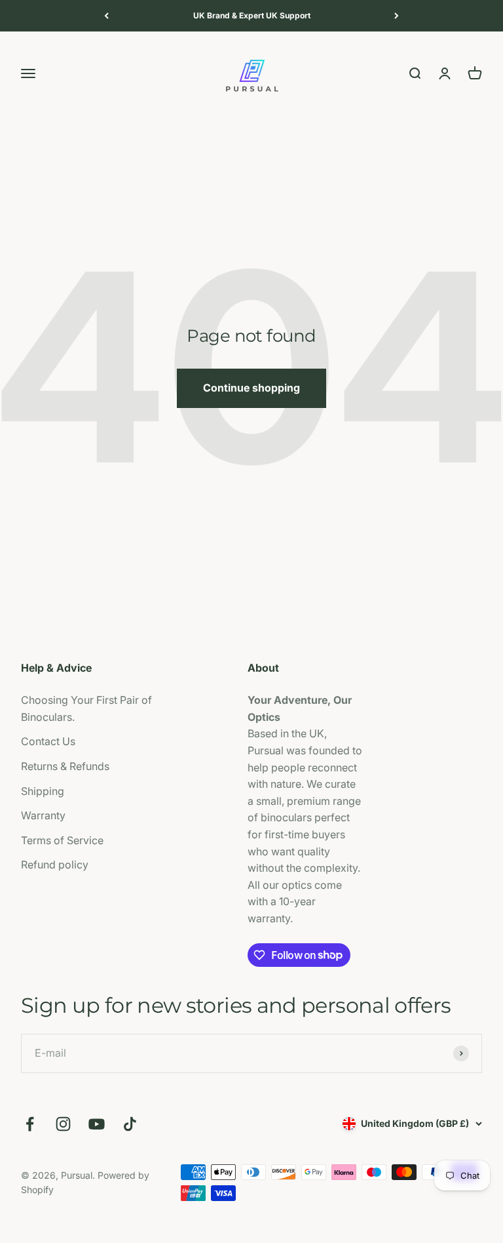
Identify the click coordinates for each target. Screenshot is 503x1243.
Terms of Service (62, 840)
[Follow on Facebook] (30, 1124)
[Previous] (106, 15)
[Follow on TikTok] (130, 1124)
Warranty (43, 815)
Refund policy (54, 864)
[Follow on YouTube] (96, 1124)
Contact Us (48, 741)
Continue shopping (251, 387)
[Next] (396, 15)
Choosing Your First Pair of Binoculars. (86, 708)
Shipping (42, 791)
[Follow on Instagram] (63, 1124)
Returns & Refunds (65, 766)
